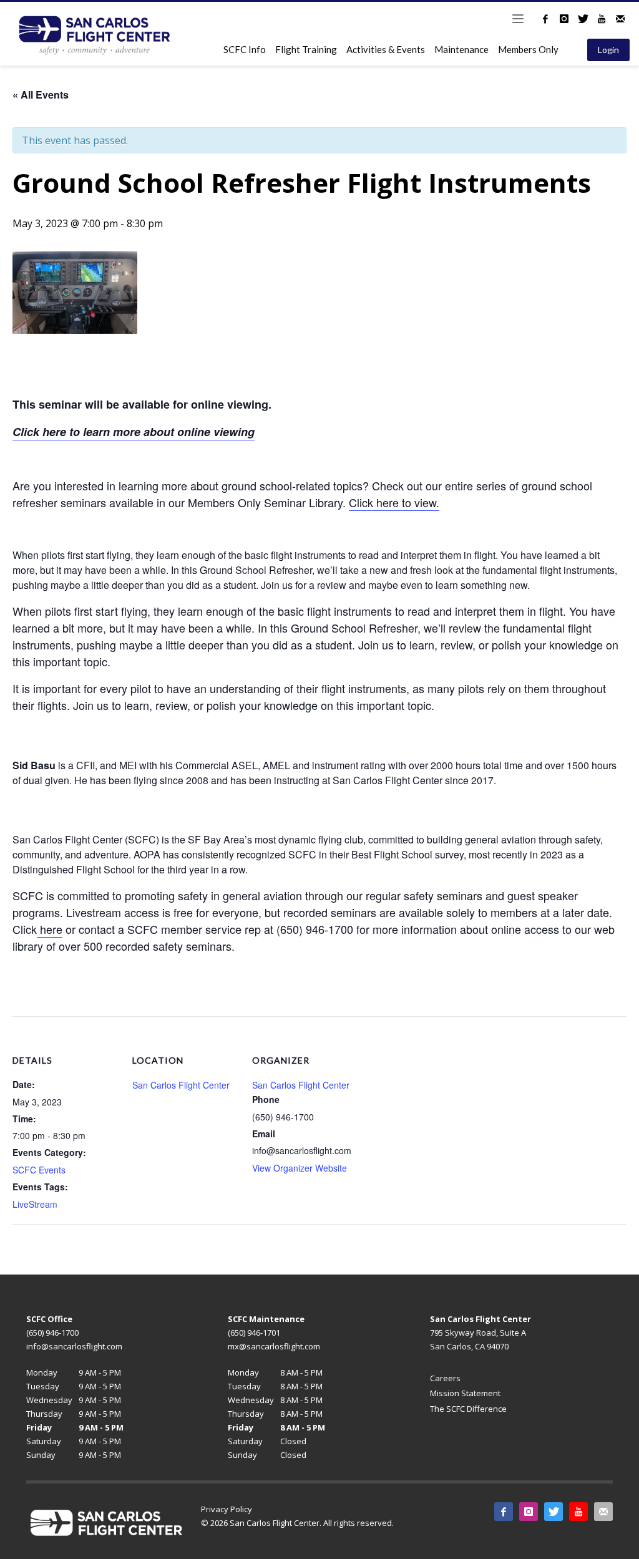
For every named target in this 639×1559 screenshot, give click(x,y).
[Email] (620, 18)
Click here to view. (394, 502)
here (49, 929)
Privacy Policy (226, 1509)
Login (608, 49)
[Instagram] (564, 18)
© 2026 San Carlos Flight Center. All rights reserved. (297, 1522)
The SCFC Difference (468, 1408)
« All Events (40, 94)
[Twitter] (582, 18)
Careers (445, 1378)
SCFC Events (39, 1169)
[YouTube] (601, 18)
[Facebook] (545, 18)
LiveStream (34, 1204)
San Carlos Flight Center (181, 1085)
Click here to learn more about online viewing (133, 432)
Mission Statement (465, 1393)
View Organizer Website (299, 1168)
